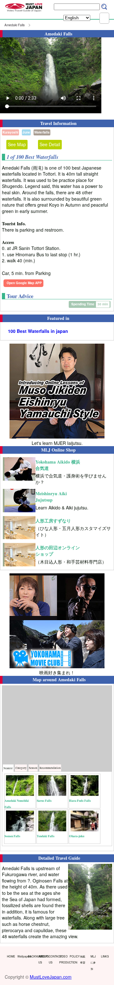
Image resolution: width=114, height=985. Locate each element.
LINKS (105, 956)
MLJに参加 (93, 962)
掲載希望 (82, 959)
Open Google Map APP (24, 283)
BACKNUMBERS (31, 956)
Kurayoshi (10, 132)
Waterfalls (42, 132)
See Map (17, 144)
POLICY (73, 956)
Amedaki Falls (14, 25)
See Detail (50, 144)
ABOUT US (42, 959)
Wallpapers (21, 956)
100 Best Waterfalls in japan (38, 331)
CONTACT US (52, 959)
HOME (11, 956)
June (26, 132)
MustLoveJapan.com (51, 977)
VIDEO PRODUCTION (63, 959)
